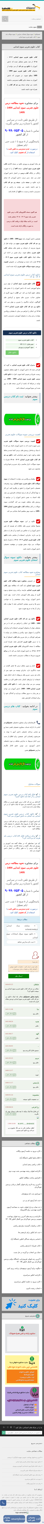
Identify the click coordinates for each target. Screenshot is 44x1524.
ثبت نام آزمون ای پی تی (31, 1200)
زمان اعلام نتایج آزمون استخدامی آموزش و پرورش (27, 1466)
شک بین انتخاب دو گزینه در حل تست (27, 1252)
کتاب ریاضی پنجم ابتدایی (31, 1164)
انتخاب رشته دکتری (33, 1288)
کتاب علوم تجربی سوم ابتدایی (27, 37)
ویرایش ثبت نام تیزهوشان (31, 1194)
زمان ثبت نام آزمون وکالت (33, 1483)
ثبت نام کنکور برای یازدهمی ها (29, 1232)
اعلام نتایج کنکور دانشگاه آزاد (29, 1158)
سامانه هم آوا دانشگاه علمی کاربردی (30, 1470)
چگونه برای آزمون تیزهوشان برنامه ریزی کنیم (23, 1268)
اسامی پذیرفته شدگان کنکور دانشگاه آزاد (25, 1239)
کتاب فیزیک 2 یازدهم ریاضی (30, 1246)
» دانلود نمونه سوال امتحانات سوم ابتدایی (22, 935)
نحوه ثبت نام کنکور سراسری (33, 1479)
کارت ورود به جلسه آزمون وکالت (28, 1151)
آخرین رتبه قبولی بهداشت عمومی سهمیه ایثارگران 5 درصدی (24, 1457)
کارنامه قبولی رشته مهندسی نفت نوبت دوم (24, 1171)
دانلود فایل (12, 352)
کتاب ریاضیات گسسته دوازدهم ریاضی (26, 1226)
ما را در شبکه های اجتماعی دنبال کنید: (28, 1427)
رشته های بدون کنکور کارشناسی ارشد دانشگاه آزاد (27, 1475)
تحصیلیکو (37, 34)
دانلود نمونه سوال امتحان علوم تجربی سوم (20, 558)
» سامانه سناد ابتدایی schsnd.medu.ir (22, 927)
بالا (43, 1522)
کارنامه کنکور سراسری (31, 1275)
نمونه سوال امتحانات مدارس (25, 34)
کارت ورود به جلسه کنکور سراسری (27, 1282)
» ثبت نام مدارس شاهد (26, 942)
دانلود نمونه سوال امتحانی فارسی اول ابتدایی (28, 1461)
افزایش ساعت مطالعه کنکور (29, 1178)
